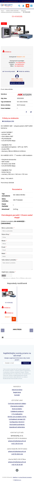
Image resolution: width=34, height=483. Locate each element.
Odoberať (26, 363)
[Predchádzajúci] (2, 330)
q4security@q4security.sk (11, 1)
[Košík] (27, 5)
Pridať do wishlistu (24, 71)
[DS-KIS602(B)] (17, 32)
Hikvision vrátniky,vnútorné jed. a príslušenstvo (13, 11)
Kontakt (17, 395)
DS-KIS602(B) (9, 302)
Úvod (2, 10)
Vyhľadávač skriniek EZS (17, 419)
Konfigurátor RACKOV (17, 422)
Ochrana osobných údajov (17, 404)
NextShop (15, 477)
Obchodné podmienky (17, 425)
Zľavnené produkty (17, 406)
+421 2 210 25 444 (26, 1)
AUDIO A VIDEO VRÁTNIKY (12, 10)
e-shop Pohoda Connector (25, 477)
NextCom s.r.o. (17, 480)
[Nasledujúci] (31, 330)
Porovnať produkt (9, 71)
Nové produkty (17, 409)
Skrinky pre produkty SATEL (17, 417)
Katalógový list (9, 121)
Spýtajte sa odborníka (17, 83)
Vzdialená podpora (17, 411)
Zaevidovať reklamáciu (17, 427)
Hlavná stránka (17, 390)
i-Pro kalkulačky (17, 414)
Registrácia (17, 392)
